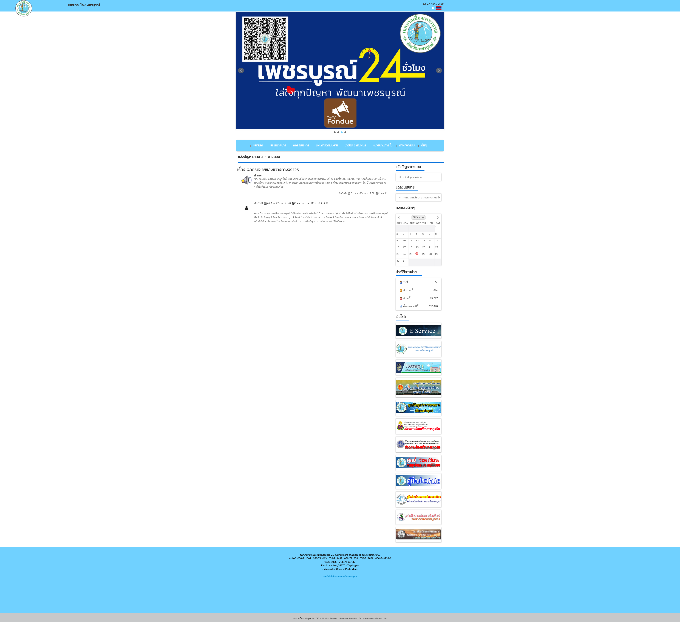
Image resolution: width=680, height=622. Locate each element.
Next (439, 70)
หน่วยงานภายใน (382, 145)
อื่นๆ (424, 145)
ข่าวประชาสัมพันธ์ (355, 145)
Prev (241, 70)
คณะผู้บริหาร (301, 145)
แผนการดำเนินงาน (327, 145)
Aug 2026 (418, 217)
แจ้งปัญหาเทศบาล (413, 177)
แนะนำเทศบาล (278, 145)
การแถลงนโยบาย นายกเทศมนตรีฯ (421, 197)
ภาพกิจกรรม (407, 145)
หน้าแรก (258, 145)
